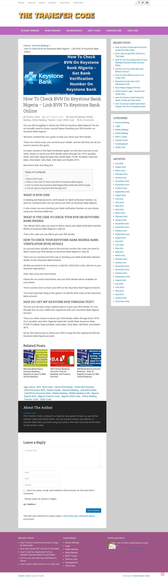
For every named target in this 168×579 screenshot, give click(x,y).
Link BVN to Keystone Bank (37, 393)
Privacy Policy (65, 3)
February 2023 (121, 174)
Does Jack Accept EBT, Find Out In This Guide (39, 549)
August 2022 (120, 195)
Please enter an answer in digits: (41, 499)
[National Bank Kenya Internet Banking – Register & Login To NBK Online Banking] (35, 358)
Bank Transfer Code (141, 576)
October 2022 (121, 188)
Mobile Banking (53, 31)
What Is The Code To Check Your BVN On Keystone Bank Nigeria (54, 182)
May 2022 (119, 206)
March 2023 (120, 170)
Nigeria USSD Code (70, 396)
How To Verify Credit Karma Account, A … (132, 544)
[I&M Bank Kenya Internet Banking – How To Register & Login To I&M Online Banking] (89, 358)
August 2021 (120, 238)
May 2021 (119, 248)
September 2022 (122, 192)
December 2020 (122, 266)
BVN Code (47, 387)
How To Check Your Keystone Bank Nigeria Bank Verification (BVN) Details (58, 185)
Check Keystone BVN (34, 390)
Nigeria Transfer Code (49, 396)
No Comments (87, 120)
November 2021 (122, 227)
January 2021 (120, 262)
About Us (42, 3)
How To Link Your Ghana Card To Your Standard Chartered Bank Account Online (131, 62)
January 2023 (120, 178)
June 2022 (119, 202)
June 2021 (119, 245)
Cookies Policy (78, 3)
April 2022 (119, 209)
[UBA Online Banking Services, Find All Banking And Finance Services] (62, 358)
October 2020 (121, 273)
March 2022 (120, 213)
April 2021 (119, 252)
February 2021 (121, 259)
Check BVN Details (63, 387)
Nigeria (95, 393)
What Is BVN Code (34, 179)
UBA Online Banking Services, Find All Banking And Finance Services (60, 373)
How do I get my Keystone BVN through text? (47, 188)
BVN (38, 387)
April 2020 (119, 294)
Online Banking (74, 31)
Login (117, 126)
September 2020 (122, 277)
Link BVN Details (88, 390)
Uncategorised (121, 144)
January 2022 (120, 220)
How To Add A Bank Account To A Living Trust (39, 564)
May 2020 (119, 291)
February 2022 (121, 216)
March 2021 (120, 255)
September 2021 (122, 234)
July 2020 (119, 284)
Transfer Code (114, 31)
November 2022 (122, 185)
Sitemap (21, 3)
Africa (32, 387)
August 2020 (120, 280)
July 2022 (119, 199)
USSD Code (132, 31)
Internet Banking (30, 31)
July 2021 (119, 241)
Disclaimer (52, 3)
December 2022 (122, 181)
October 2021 (121, 231)
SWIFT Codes (94, 31)
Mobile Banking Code (79, 393)
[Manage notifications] (162, 574)
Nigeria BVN (30, 396)
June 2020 (119, 287)
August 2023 (120, 167)
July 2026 (119, 163)
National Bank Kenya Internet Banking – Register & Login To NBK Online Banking (34, 373)
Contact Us (31, 3)
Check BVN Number (84, 387)
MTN (84, 154)
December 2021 (122, 224)
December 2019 (122, 301)
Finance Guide (54, 390)
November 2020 (122, 270)
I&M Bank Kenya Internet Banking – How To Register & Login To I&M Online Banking (88, 373)
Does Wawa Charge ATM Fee (127, 88)
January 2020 (121, 298)
